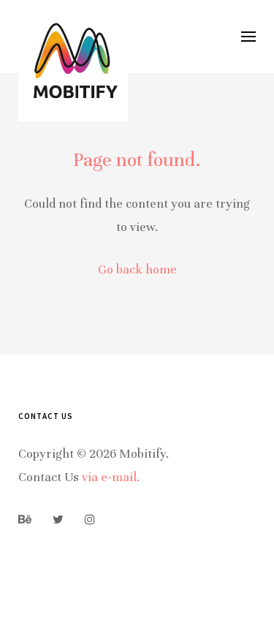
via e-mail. (111, 477)
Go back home (137, 269)
